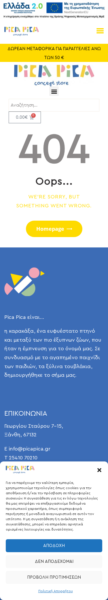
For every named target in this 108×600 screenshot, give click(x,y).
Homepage (50, 228)
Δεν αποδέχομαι (54, 561)
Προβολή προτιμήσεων (54, 577)
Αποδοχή (54, 546)
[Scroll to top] (95, 583)
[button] (99, 470)
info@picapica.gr (29, 448)
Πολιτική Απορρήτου (55, 591)
